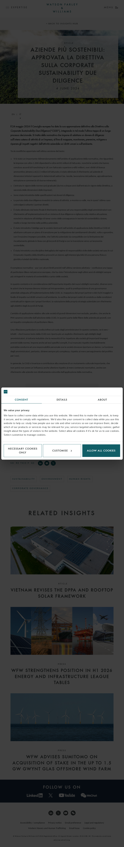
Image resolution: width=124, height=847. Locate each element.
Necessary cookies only (22, 450)
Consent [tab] (21, 399)
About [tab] (102, 399)
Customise (60, 450)
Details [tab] (62, 399)
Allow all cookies (101, 450)
